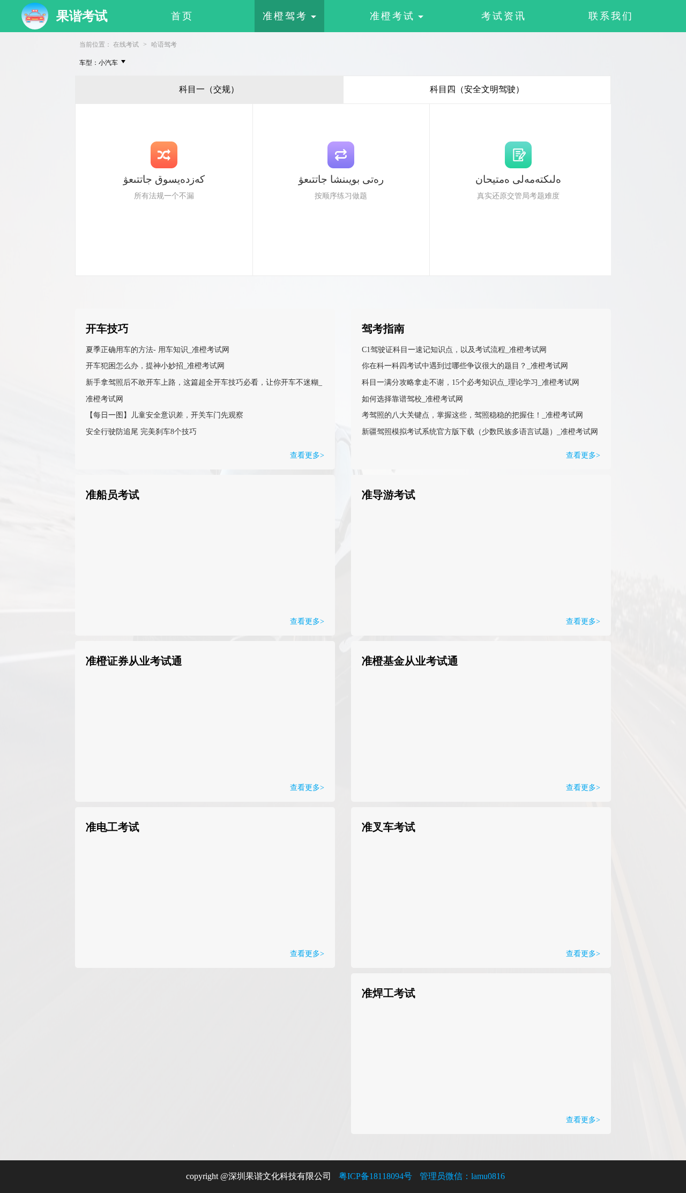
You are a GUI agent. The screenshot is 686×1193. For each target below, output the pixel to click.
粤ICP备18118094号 (375, 1176)
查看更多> (583, 455)
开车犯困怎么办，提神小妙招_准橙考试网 (155, 366)
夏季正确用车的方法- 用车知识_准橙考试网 (157, 350)
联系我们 (610, 16)
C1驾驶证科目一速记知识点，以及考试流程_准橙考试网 (454, 350)
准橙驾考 (285, 16)
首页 (182, 16)
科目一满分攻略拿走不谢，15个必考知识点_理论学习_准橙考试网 (470, 382)
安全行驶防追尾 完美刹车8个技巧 (141, 432)
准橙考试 (392, 16)
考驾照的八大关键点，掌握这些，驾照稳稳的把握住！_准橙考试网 (472, 415)
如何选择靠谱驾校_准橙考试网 (412, 399)
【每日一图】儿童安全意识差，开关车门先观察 (164, 415)
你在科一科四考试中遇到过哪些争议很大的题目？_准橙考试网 (465, 366)
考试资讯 (503, 16)
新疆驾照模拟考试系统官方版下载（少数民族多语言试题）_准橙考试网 (480, 432)
